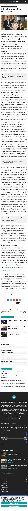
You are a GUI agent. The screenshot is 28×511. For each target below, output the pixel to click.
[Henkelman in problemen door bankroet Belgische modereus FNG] (4, 467)
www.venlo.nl (14, 270)
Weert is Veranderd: (5, 435)
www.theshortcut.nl (5, 270)
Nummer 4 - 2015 (4, 481)
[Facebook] (9, 418)
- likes (24, 432)
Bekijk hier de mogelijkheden (7, 358)
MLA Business (3, 444)
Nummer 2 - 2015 (4, 477)
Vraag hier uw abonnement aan (8, 363)
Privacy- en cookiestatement (15, 501)
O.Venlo (2, 6)
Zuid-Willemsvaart (4, 483)
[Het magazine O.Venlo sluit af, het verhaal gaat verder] (4, 328)
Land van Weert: (4, 439)
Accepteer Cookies (14, 503)
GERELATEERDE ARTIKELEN (7, 317)
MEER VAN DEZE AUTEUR (19, 317)
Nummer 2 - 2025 (14, 6)
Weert (10, 454)
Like (25, 495)
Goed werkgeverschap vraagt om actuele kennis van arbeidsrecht (12, 372)
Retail (10, 468)
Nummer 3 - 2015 (4, 479)
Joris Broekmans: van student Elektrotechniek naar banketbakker (21, 311)
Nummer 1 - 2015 (4, 475)
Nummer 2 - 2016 (4, 489)
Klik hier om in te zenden (6, 346)
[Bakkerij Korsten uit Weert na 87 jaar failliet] (4, 461)
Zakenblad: (3, 441)
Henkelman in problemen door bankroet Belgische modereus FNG (17, 466)
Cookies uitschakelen (14, 506)
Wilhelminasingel (4, 491)
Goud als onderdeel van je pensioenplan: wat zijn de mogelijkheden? (11, 376)
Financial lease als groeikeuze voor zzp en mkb (11, 380)
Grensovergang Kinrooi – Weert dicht (16, 453)
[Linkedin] (15, 418)
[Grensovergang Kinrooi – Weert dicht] (4, 454)
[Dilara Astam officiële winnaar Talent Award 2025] (4, 322)
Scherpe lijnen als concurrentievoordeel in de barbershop (13, 386)
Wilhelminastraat (4, 487)
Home (2, 4)
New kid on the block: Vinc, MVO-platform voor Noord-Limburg (6, 311)
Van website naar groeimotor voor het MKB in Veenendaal (13, 383)
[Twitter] (19, 418)
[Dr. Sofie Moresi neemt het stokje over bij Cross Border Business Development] (4, 334)
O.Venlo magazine (7, 6)
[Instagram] (12, 418)
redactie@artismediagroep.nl (7, 352)
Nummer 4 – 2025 (3, 323)
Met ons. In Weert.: (4, 437)
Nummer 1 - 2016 (4, 485)
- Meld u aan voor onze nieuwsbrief (8, 423)
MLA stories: (3, 432)
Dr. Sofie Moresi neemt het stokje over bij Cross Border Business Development (17, 334)
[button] (26, 2)
